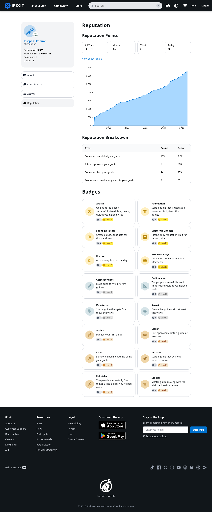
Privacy (71, 428)
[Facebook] (159, 467)
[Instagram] (172, 467)
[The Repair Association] (205, 467)
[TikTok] (152, 467)
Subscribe (198, 429)
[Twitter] (165, 467)
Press (39, 423)
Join (193, 5)
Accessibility (74, 423)
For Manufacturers (46, 449)
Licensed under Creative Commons (114, 506)
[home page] (14, 6)
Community (61, 5)
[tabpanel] (136, 209)
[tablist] (48, 89)
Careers (9, 439)
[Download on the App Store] (112, 425)
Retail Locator (44, 444)
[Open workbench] (167, 5)
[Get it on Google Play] (112, 436)
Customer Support (15, 428)
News (39, 428)
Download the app (111, 417)
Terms (71, 434)
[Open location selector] (176, 5)
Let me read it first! (156, 436)
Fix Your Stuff (38, 5)
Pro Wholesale (44, 439)
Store (79, 5)
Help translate (13, 467)
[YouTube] (179, 467)
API (7, 449)
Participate (42, 434)
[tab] (47, 75)
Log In (205, 5)
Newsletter (11, 444)
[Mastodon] (185, 467)
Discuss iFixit (12, 434)
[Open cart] (185, 5)
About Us (10, 423)
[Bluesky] (191, 467)
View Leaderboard (92, 58)
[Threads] (198, 467)
